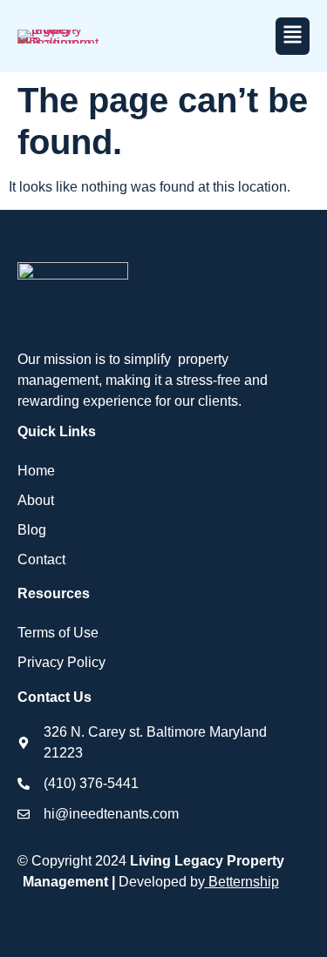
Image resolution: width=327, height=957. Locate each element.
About (35, 500)
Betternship (243, 881)
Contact (41, 559)
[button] (293, 36)
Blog (31, 529)
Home (36, 470)
